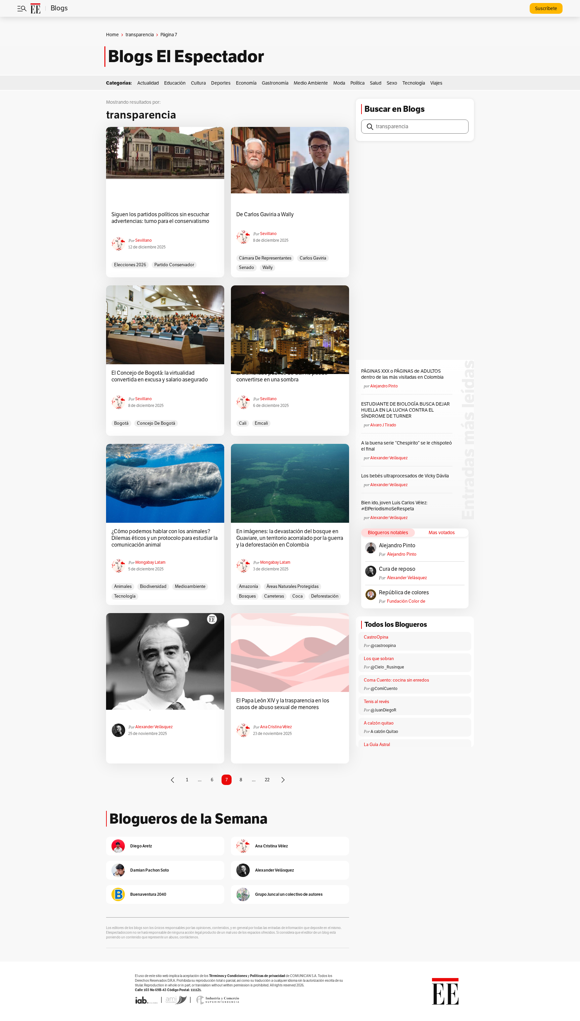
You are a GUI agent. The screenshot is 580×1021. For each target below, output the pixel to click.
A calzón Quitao (384, 731)
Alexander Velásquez (154, 727)
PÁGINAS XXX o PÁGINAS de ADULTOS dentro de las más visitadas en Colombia (402, 374)
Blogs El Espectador (186, 56)
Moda (339, 83)
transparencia (140, 35)
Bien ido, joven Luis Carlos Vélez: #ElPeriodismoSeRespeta (394, 506)
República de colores (404, 592)
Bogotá (121, 423)
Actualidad (148, 83)
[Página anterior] (172, 780)
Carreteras (274, 596)
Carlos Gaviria (313, 258)
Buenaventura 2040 (148, 894)
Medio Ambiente (311, 83)
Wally (267, 267)
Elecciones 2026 (130, 265)
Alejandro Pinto (384, 386)
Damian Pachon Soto (149, 870)
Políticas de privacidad (267, 976)
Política (357, 83)
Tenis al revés (376, 701)
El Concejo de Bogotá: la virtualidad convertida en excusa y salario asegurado (159, 376)
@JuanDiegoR (383, 710)
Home (112, 35)
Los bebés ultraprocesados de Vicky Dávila (406, 476)
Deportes (221, 83)
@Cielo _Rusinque (387, 667)
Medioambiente (190, 586)
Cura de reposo (397, 569)
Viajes (436, 83)
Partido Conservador (174, 265)
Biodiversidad (153, 586)
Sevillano (143, 240)
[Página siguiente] (283, 780)
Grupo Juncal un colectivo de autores (289, 894)
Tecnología (413, 83)
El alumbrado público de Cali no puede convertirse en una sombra (282, 376)
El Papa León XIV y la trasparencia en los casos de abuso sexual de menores (282, 704)
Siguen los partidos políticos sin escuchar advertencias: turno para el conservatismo (160, 218)
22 (267, 780)
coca (297, 596)
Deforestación (324, 596)
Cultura (198, 83)
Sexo (392, 83)
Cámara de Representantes (265, 258)
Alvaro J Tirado (383, 425)
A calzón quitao (379, 723)
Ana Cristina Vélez (276, 727)
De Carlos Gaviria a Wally (265, 214)
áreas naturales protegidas (293, 586)
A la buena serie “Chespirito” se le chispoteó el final (406, 446)
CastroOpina (376, 637)
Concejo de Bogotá (156, 423)
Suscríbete (546, 8)
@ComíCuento (384, 688)
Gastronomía (275, 83)
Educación (175, 83)
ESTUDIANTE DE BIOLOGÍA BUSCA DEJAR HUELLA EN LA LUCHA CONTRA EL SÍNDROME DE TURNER (405, 410)
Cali (242, 423)
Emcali (261, 423)
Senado (246, 267)
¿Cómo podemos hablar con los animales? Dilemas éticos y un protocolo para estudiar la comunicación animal (164, 538)
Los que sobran (379, 658)
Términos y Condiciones (228, 976)
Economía (246, 83)
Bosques (247, 596)
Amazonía (248, 586)
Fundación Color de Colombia (406, 601)
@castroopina (383, 645)
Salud (375, 83)
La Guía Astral (377, 744)
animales (123, 586)
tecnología (125, 596)
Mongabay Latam (150, 562)
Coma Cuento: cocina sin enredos (396, 680)
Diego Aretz (141, 845)
